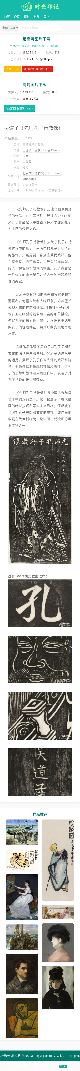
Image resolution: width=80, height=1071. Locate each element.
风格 (46, 16)
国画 (26, 156)
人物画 (27, 161)
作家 (17, 16)
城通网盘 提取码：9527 (37, 69)
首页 (7, 16)
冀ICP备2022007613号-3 (42, 1066)
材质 (36, 16)
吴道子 (28, 150)
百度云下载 (12, 69)
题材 (27, 16)
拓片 (26, 167)
